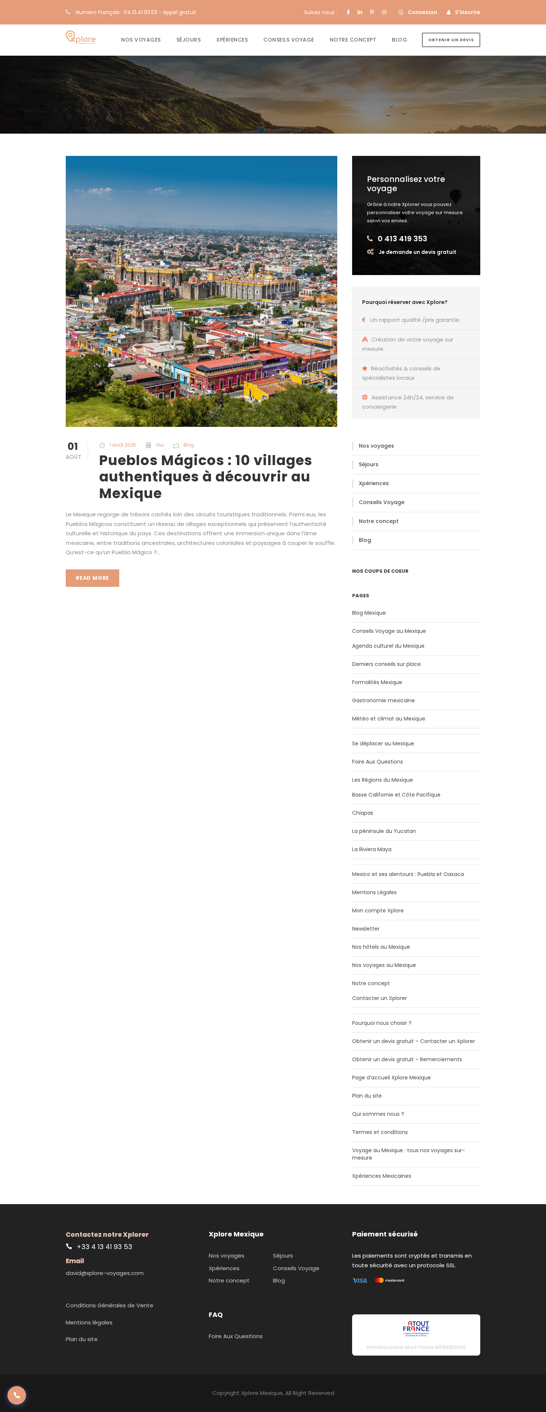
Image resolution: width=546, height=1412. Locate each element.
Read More (92, 578)
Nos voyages (141, 39)
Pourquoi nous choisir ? (382, 1023)
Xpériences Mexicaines (381, 1176)
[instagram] (384, 12)
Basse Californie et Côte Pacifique (396, 794)
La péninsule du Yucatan (384, 831)
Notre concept (353, 39)
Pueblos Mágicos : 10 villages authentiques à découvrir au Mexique (205, 477)
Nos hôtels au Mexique (381, 947)
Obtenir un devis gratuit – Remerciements (407, 1059)
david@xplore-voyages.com (105, 1273)
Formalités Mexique (377, 682)
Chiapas (362, 813)
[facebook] (348, 12)
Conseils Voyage (288, 39)
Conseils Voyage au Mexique (389, 631)
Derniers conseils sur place (386, 664)
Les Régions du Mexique (382, 780)
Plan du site (367, 1095)
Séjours (188, 39)
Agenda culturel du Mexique (388, 646)
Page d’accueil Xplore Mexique (391, 1077)
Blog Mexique (369, 613)
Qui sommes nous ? (378, 1114)
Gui (160, 444)
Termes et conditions (380, 1132)
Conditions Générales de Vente (109, 1305)
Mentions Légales (374, 892)
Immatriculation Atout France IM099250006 (416, 1347)
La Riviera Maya (371, 849)
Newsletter (366, 928)
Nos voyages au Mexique (384, 965)
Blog (399, 39)
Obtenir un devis (451, 40)
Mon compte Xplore (378, 910)
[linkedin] (360, 12)
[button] (16, 1395)
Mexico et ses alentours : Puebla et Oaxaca (408, 874)
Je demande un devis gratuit (417, 252)
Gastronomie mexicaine (383, 700)
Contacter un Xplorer (379, 998)
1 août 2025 (123, 444)
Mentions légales (89, 1322)
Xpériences (232, 39)
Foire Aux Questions (377, 761)
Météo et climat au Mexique (388, 718)
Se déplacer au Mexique (383, 743)
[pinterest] (372, 12)
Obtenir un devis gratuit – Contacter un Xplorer (413, 1041)
